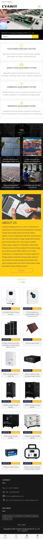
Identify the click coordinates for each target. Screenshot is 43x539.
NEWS (28, 516)
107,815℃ (15, 463)
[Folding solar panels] (32, 328)
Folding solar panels (32, 343)
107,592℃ (37, 463)
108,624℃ (15, 370)
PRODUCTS (20, 516)
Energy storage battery (10, 467)
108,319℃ (37, 339)
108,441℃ (37, 308)
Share (5, 538)
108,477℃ (37, 370)
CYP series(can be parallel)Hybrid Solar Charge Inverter (32, 314)
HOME (5, 516)
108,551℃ (15, 308)
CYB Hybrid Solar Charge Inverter (10, 313)
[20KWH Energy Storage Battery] (11, 390)
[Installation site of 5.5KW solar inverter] (32, 172)
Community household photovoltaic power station (11, 186)
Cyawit (23, 525)
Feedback (35, 516)
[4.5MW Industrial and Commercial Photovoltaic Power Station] (32, 146)
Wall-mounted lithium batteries (10, 375)
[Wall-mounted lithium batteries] (11, 359)
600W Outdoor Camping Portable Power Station (32, 468)
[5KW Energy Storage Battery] (11, 421)
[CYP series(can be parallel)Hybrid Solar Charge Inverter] (32, 297)
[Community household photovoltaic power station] (11, 172)
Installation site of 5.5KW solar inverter (32, 186)
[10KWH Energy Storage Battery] (32, 390)
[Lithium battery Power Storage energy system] (32, 359)
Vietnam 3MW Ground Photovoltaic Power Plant (11, 160)
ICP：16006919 (23, 531)
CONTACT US (7, 519)
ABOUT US (12, 516)
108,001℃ (37, 432)
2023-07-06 (6, 339)
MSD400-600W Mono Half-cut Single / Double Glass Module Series (11, 345)
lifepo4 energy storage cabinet (32, 437)
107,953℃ (15, 432)
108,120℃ (37, 401)
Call (16, 538)
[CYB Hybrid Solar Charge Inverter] (11, 297)
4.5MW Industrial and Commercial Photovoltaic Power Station (32, 161)
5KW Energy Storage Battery (11, 437)
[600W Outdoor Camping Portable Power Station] (32, 452)
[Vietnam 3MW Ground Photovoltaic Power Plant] (11, 146)
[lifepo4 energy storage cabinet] (32, 421)
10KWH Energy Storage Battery (32, 406)
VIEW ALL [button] (21, 270)
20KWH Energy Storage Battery (10, 406)
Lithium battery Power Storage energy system (32, 375)
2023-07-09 (6, 308)
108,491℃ (15, 339)
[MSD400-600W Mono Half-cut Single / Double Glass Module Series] (11, 328)
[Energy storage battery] (11, 452)
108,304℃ (15, 401)
